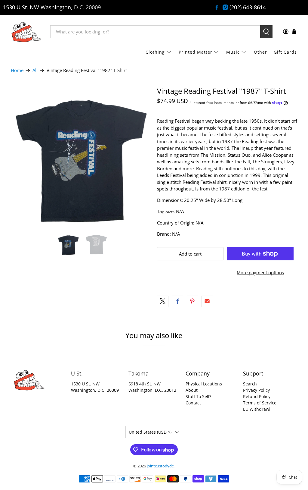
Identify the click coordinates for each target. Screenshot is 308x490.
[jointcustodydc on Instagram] (225, 7)
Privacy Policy (256, 390)
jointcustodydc (160, 466)
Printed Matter (195, 52)
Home (17, 70)
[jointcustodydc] (26, 31)
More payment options (260, 272)
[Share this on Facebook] (177, 301)
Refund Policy (256, 396)
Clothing (155, 52)
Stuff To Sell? (198, 396)
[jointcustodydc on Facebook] (217, 7)
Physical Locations (204, 384)
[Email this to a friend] (207, 301)
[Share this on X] (162, 301)
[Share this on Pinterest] (192, 301)
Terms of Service (259, 403)
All (35, 70)
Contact (193, 403)
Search (250, 384)
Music (233, 52)
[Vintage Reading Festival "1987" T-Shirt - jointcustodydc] (81, 157)
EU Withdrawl (256, 409)
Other (260, 52)
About (192, 390)
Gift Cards (285, 52)
